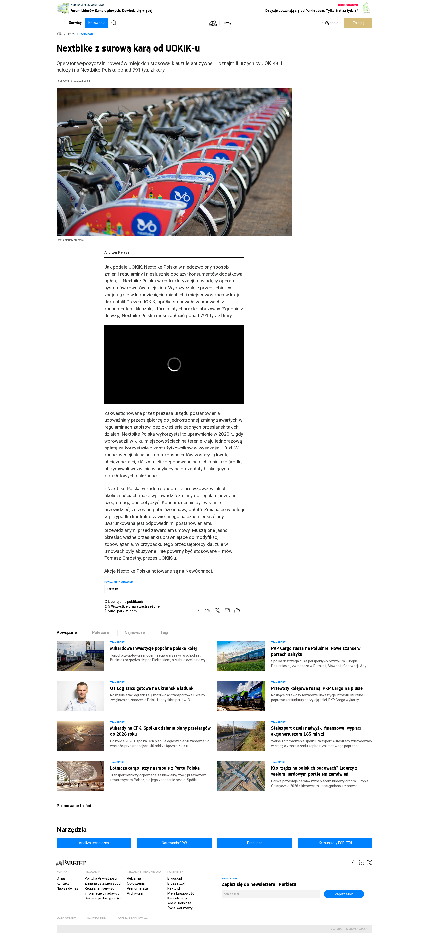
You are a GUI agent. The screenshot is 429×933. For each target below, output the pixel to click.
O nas (61, 878)
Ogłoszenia (136, 883)
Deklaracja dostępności (103, 898)
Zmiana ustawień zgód (103, 883)
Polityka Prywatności (101, 878)
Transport (86, 33)
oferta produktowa (133, 918)
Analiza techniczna (94, 843)
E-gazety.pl (176, 883)
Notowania (96, 23)
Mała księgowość (180, 893)
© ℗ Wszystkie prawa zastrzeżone (132, 606)
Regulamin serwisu (99, 888)
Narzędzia (72, 830)
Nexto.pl (173, 888)
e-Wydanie (330, 23)
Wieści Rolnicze (179, 903)
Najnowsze (135, 632)
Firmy (227, 22)
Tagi (164, 632)
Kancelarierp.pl (178, 898)
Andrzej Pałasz (116, 252)
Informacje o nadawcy (102, 893)
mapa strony (66, 918)
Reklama (134, 878)
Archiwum (135, 893)
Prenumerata (137, 888)
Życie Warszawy (180, 908)
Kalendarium (97, 918)
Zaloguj (358, 23)
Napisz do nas (67, 888)
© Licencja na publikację (124, 602)
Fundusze (254, 843)
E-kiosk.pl (174, 878)
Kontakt (63, 883)
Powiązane (67, 632)
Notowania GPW (174, 843)
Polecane (101, 632)
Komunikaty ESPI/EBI (335, 843)
